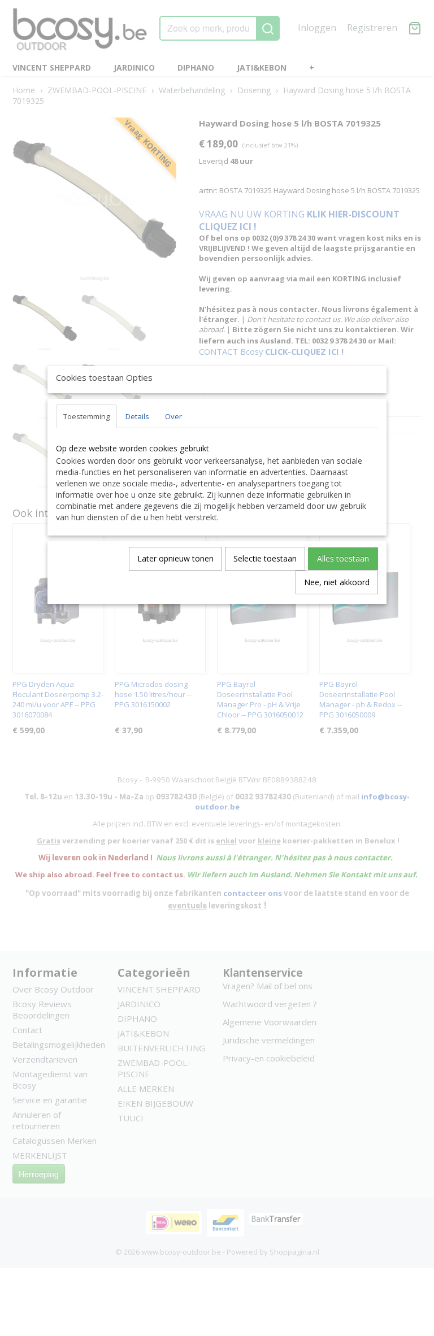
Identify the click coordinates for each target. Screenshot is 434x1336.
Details (137, 416)
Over (173, 416)
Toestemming (86, 416)
